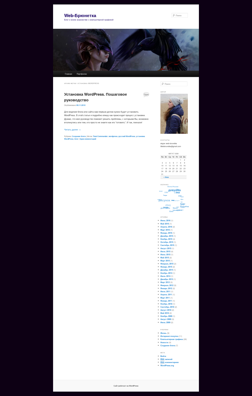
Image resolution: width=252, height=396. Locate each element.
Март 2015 (165, 260)
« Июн (166, 177)
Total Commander (100, 136)
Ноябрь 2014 (166, 273)
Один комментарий (146, 95)
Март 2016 (165, 229)
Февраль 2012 (166, 285)
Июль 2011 (165, 291)
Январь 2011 (166, 300)
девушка (175, 191)
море (161, 190)
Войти (163, 356)
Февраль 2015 (166, 263)
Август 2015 (165, 248)
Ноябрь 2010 (166, 303)
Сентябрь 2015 (167, 245)
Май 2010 (164, 313)
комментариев (169, 362)
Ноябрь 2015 (166, 239)
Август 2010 (165, 310)
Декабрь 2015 (166, 236)
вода (164, 207)
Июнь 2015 (165, 254)
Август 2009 (165, 319)
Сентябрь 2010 (167, 306)
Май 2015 (164, 257)
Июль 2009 (165, 322)
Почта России (173, 186)
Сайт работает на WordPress (126, 385)
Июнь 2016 (165, 220)
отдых (159, 199)
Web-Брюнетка (80, 15)
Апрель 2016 (166, 226)
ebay (168, 203)
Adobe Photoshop (184, 206)
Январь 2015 (166, 266)
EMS (167, 191)
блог (76, 139)
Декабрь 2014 (166, 269)
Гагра (165, 196)
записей (166, 359)
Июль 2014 (165, 276)
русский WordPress (126, 136)
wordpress (113, 136)
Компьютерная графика (171, 339)
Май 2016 (164, 223)
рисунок (164, 199)
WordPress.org (167, 365)
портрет (177, 199)
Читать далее (72, 129)
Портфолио (82, 73)
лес (172, 201)
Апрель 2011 (166, 294)
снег (180, 197)
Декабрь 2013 (166, 279)
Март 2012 (165, 282)
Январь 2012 (166, 288)
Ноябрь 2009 (166, 316)
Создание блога (79, 136)
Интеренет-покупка (169, 336)
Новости (164, 342)
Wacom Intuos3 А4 (177, 210)
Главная (68, 73)
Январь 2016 (166, 232)
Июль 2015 (165, 251)
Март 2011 (165, 297)
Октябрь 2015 (166, 242)
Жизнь (163, 333)
